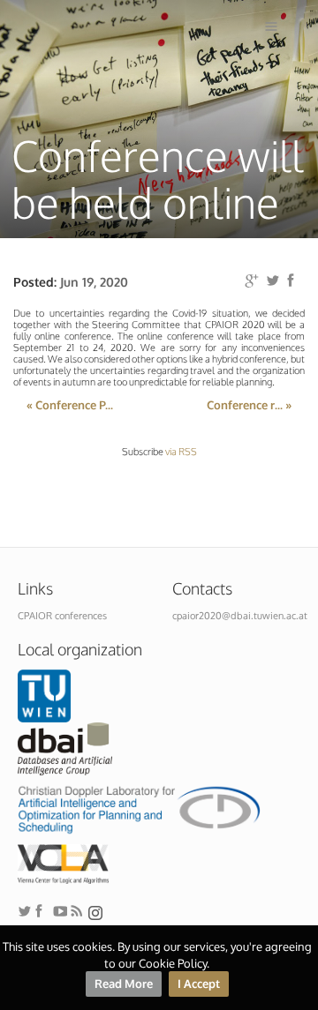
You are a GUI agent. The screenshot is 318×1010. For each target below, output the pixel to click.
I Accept (199, 983)
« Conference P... (69, 405)
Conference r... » (249, 405)
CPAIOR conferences (62, 616)
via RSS (181, 451)
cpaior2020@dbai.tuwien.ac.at (239, 616)
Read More (124, 983)
